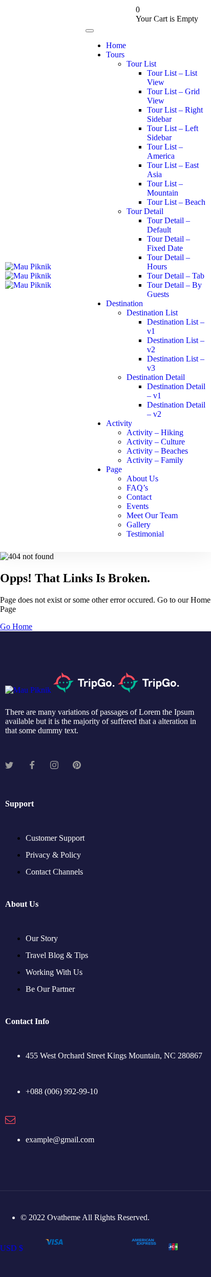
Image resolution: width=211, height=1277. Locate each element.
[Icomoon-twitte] (9, 765)
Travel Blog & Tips (57, 955)
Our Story (42, 938)
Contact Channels (54, 871)
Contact (139, 497)
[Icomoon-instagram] (54, 765)
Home (116, 45)
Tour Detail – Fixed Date (168, 243)
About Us (142, 478)
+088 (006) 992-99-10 (62, 1091)
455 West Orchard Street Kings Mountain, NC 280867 (114, 1055)
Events (137, 506)
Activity (119, 423)
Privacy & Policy (53, 854)
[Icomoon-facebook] (32, 765)
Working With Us (54, 972)
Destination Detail (155, 377)
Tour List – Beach (176, 202)
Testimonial (145, 533)
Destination (124, 303)
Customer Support (55, 838)
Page (114, 469)
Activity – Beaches (157, 450)
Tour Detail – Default (168, 225)
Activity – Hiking (154, 432)
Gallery (138, 524)
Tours (115, 54)
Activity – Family (154, 460)
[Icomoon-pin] (77, 765)
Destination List (152, 312)
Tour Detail (144, 211)
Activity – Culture (155, 441)
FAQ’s (137, 487)
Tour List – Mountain (165, 188)
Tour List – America (165, 151)
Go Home (16, 626)
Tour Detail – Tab (175, 275)
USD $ (11, 1248)
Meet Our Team (152, 515)
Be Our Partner (50, 989)
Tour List (141, 63)
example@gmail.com (60, 1139)
